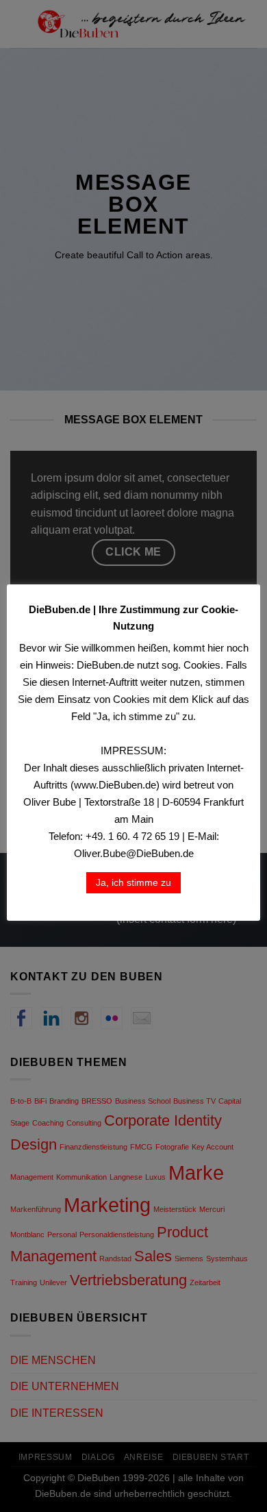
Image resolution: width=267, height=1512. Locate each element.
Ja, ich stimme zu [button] (133, 882)
